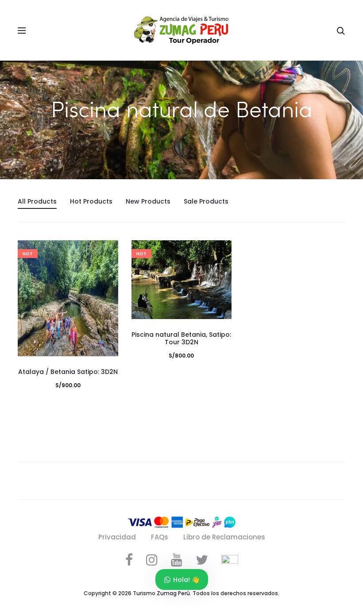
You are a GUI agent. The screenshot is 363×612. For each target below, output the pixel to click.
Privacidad (117, 537)
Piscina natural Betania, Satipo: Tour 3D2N (181, 338)
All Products (37, 201)
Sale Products (206, 201)
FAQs (159, 537)
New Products (148, 201)
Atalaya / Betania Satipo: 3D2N (68, 371)
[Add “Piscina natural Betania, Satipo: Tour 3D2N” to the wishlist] (220, 251)
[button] (107, 269)
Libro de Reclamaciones (224, 537)
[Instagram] (152, 559)
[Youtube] (176, 559)
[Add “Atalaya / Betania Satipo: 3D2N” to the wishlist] (107, 251)
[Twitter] (202, 559)
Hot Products (91, 201)
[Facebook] (129, 559)
